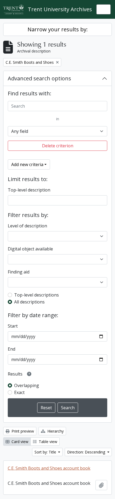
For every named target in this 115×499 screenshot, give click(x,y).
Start (13, 326)
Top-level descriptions (36, 295)
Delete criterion (57, 146)
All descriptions (29, 302)
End (11, 349)
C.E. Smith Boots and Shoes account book (49, 468)
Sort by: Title (45, 452)
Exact (19, 392)
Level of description (27, 226)
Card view (19, 441)
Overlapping (26, 385)
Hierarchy (55, 431)
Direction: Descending (86, 452)
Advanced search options (39, 78)
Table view (47, 441)
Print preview (22, 431)
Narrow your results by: (58, 29)
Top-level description (29, 190)
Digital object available (30, 249)
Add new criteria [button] (27, 164)
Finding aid (18, 272)
